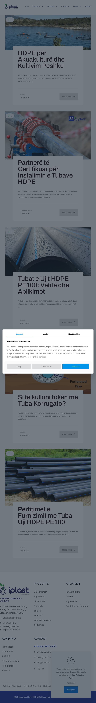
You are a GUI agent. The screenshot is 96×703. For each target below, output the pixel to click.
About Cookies (74, 334)
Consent (19, 334)
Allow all (76, 366)
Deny (18, 366)
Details (45, 334)
